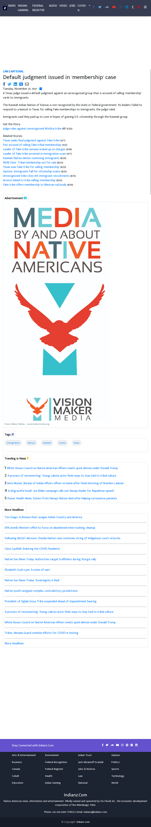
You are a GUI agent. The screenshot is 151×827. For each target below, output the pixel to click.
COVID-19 (82, 8)
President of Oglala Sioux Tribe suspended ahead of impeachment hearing (50, 601)
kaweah (47, 443)
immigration (13, 443)
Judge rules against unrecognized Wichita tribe (32, 128)
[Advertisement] (75, 42)
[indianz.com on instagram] (122, 745)
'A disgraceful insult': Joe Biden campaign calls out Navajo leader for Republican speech (61, 490)
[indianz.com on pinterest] (127, 745)
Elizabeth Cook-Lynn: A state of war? (27, 569)
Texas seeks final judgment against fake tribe (31, 140)
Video (63, 5)
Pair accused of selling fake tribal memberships (32, 144)
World (114, 783)
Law (5, 71)
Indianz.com (83, 822)
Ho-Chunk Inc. (108, 801)
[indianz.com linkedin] (127, 7)
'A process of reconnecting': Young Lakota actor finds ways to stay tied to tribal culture (61, 475)
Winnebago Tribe (86, 805)
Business (17, 762)
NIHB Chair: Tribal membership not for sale (30, 162)
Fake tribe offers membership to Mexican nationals (35, 184)
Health (48, 776)
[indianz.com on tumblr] (132, 7)
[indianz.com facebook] (93, 7)
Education (17, 783)
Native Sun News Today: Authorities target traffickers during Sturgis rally (50, 559)
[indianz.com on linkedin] (136, 745)
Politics (115, 762)
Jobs (72, 5)
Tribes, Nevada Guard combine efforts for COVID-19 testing (41, 632)
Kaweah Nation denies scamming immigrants (31, 158)
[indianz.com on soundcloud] (112, 745)
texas (76, 443)
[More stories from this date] (40, 88)
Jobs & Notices (86, 769)
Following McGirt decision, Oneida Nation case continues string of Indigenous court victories (62, 538)
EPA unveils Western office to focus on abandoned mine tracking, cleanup (50, 527)
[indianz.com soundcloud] (106, 7)
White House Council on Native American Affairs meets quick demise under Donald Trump (62, 468)
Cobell (15, 776)
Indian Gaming (23, 8)
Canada (16, 769)
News (12, 5)
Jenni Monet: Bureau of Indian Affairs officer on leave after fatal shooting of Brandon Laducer (65, 483)
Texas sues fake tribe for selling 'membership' (31, 167)
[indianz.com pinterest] (139, 7)
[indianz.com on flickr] (145, 7)
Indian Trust (85, 755)
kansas (31, 443)
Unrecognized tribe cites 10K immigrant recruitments (36, 175)
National (17, 71)
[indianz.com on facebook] (103, 745)
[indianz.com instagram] (120, 7)
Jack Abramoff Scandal (90, 762)
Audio (53, 5)
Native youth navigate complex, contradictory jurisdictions (41, 590)
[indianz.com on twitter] (107, 745)
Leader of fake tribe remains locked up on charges (34, 149)
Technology (117, 776)
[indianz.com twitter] (100, 7)
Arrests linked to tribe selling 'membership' (29, 180)
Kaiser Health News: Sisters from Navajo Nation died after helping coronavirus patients (62, 498)
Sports (115, 769)
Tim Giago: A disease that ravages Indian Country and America (43, 517)
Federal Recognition (56, 762)
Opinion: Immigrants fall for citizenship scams (32, 171)
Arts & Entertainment (24, 755)
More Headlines (14, 643)
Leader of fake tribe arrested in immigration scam (35, 153)
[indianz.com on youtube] (114, 7)
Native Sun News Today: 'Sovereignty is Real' (32, 580)
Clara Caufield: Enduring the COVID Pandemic (32, 548)
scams (62, 443)
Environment (52, 755)
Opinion (115, 755)
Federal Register (38, 8)
